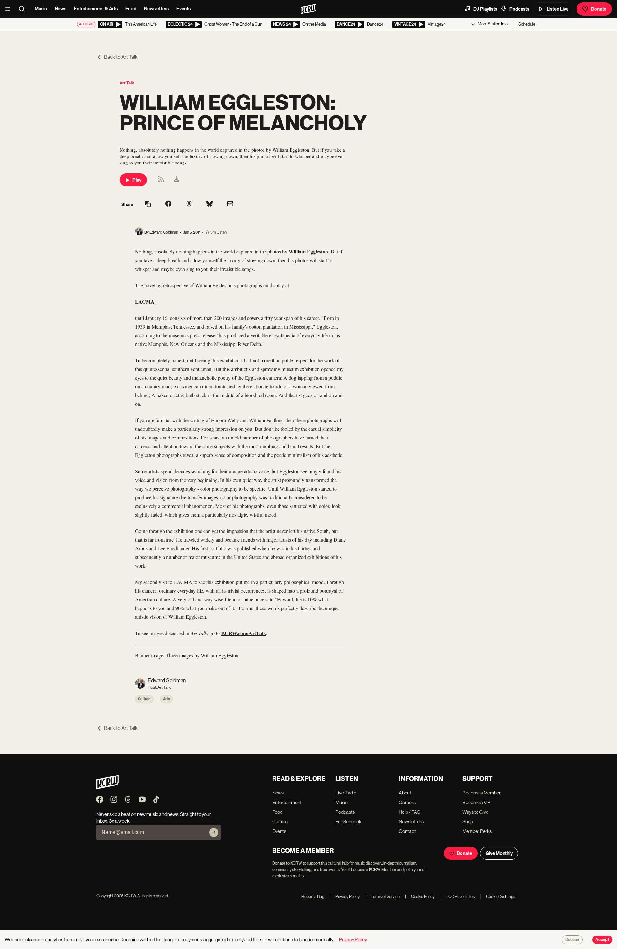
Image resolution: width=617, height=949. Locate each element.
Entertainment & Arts (96, 9)
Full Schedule (348, 821)
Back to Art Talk (121, 57)
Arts (166, 699)
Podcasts (519, 9)
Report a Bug (312, 896)
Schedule (526, 24)
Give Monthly (499, 853)
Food (130, 9)
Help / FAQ (410, 812)
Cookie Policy (419, 896)
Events (183, 9)
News (60, 9)
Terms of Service (382, 896)
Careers (407, 802)
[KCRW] (107, 787)
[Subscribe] (213, 832)
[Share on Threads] (189, 204)
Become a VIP (476, 802)
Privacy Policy (344, 896)
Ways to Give (475, 812)
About (405, 792)
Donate (598, 9)
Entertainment (287, 802)
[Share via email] (230, 204)
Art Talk (127, 83)
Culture (144, 699)
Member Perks (477, 831)
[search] (24, 9)
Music (41, 9)
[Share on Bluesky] (209, 204)
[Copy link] (148, 204)
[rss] (161, 181)
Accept (602, 939)
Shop (467, 821)
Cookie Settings (500, 896)
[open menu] (10, 9)
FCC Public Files (457, 896)
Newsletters (156, 9)
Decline (572, 939)
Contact (407, 831)
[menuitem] (176, 179)
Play (136, 180)
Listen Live (557, 9)
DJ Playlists (485, 9)
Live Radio (345, 792)
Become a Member (481, 792)
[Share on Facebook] (168, 204)
